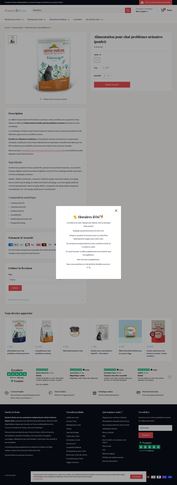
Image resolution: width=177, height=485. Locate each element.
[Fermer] (116, 210)
